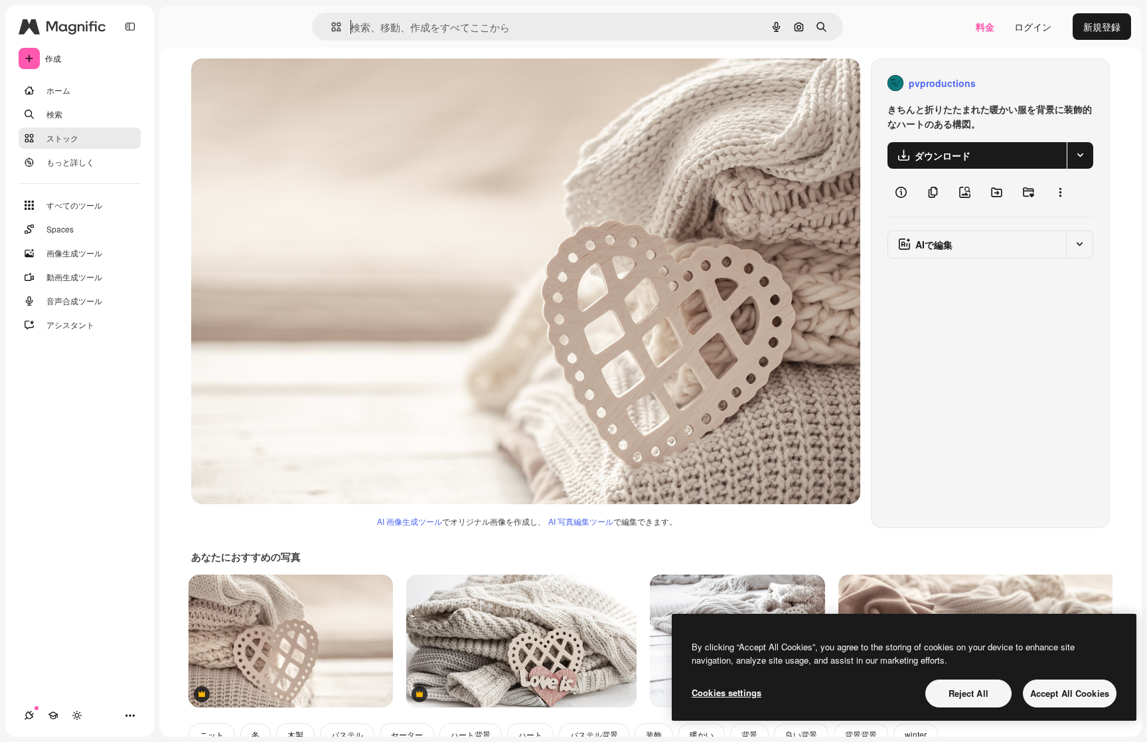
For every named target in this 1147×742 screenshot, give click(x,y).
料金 (985, 26)
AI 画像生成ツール (409, 521)
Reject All (968, 693)
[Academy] (53, 715)
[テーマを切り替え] (77, 715)
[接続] (29, 715)
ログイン (1032, 26)
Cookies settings (726, 692)
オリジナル (282, 83)
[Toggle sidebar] (130, 26)
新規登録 (1101, 26)
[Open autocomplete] (331, 27)
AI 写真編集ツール (580, 521)
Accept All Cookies (1069, 693)
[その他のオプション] (1060, 192)
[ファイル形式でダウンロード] (1080, 155)
